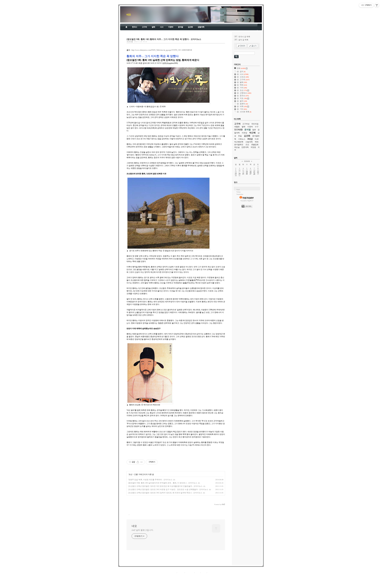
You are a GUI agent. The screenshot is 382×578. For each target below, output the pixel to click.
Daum (192, 576)
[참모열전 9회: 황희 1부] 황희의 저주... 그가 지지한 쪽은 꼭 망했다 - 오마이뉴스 (164, 39)
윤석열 (180, 27)
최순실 (237, 147)
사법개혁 (249, 142)
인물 (136, 474)
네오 (128, 14)
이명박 (170, 27)
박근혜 (252, 132)
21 (254, 172)
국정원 (253, 147)
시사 (161, 27)
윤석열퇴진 (238, 145)
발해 (153, 27)
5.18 (256, 139)
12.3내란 (238, 129)
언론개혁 (245, 147)
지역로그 (173, 572)
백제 (256, 142)
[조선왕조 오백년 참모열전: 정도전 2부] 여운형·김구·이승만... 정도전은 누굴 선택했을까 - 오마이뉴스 (168, 489)
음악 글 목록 (243, 40)
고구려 (144, 27)
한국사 (134, 27)
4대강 (250, 139)
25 (243, 174)
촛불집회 (254, 145)
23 (236, 174)
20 (250, 172)
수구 (256, 127)
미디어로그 (189, 572)
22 (258, 172)
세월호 (237, 127)
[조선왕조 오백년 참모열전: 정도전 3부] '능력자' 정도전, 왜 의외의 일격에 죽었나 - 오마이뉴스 (165, 493)
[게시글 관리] (141, 462)
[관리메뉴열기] (377, 5)
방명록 (197, 572)
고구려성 (245, 124)
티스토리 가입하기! (247, 201)
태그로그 (181, 572)
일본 (254, 130)
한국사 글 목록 (244, 37)
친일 (240, 136)
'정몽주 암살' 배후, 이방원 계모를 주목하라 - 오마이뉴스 (150, 480)
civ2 (173, 576)
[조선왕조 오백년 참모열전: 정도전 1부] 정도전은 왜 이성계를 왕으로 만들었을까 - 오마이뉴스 (165, 486)
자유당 (244, 133)
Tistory (207, 576)
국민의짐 (254, 124)
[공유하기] (138, 462)
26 (247, 174)
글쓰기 (210, 572)
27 (250, 174)
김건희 (190, 27)
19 (247, 172)
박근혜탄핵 (238, 142)
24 (239, 174)
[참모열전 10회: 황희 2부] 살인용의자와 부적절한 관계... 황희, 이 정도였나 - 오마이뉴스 (162, 483)
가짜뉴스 (241, 139)
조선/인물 (130, 41)
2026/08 (247, 161)
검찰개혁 (201, 27)
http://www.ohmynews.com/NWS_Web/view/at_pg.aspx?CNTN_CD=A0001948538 (161, 50)
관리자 (203, 572)
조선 (130, 474)
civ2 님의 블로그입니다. (143, 530)
